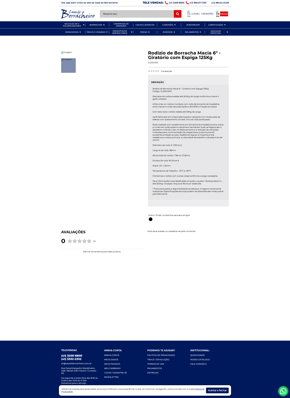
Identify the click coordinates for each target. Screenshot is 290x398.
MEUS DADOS (111, 360)
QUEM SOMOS (197, 355)
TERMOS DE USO (155, 364)
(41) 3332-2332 (71, 359)
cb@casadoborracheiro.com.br (76, 364)
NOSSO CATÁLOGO (200, 360)
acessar (161, 231)
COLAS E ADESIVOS (145, 25)
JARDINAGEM (193, 25)
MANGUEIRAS (72, 32)
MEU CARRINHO (112, 368)
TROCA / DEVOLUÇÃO (158, 360)
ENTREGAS (152, 373)
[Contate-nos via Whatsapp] (283, 391)
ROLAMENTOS (192, 32)
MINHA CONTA (111, 355)
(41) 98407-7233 (198, 3)
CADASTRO (207, 14)
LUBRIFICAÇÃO (215, 25)
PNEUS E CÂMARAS (96, 32)
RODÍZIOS (167, 32)
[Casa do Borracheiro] (78, 14)
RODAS (143, 32)
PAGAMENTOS (154, 368)
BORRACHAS (96, 25)
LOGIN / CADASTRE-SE (115, 373)
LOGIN (195, 14)
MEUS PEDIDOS (112, 364)
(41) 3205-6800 (176, 3)
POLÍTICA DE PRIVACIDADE (161, 355)
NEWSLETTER (111, 377)
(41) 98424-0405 (220, 3)
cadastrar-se (174, 231)
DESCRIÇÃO (157, 82)
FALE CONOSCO (198, 364)
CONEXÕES (167, 25)
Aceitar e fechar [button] (217, 390)
